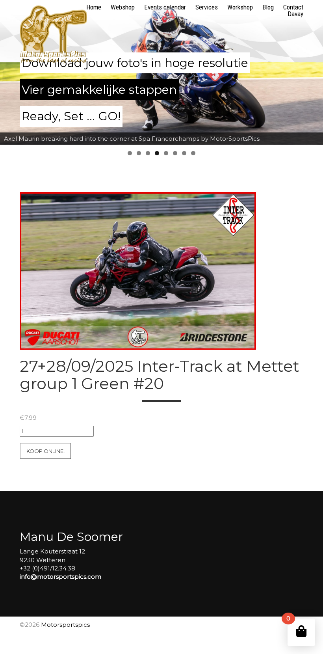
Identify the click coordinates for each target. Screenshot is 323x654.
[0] (301, 631)
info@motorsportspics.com (60, 576)
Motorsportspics (65, 624)
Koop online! (45, 451)
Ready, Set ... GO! (71, 116)
